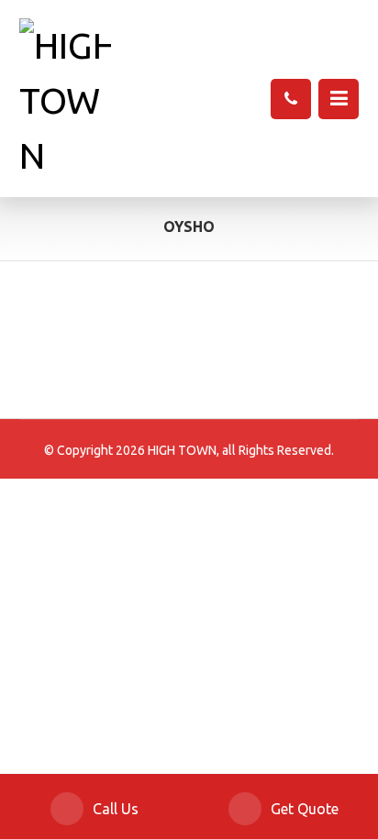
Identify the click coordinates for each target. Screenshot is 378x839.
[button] (338, 99)
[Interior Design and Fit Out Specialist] (65, 100)
